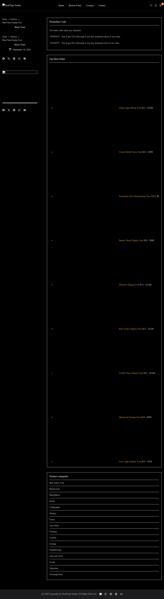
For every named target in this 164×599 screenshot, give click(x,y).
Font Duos (54, 525)
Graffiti (52, 538)
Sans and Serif (56, 556)
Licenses (90, 5)
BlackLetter (54, 489)
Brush (52, 501)
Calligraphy (54, 507)
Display (52, 513)
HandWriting (55, 550)
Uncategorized (55, 574)
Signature (53, 568)
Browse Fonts (75, 5)
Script (52, 562)
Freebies (53, 531)
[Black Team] (24, 58)
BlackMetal (54, 495)
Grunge (52, 544)
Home (61, 5)
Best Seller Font (56, 483)
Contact (101, 5)
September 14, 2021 (22, 49)
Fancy (52, 519)
